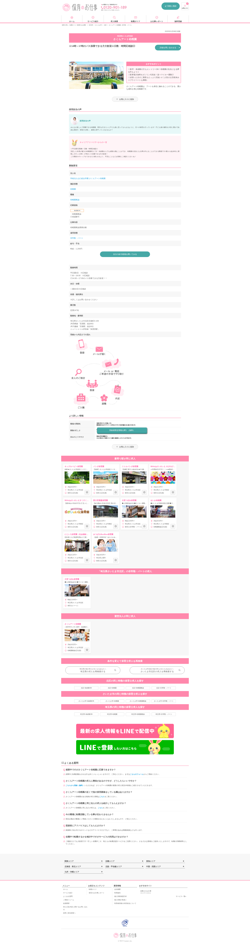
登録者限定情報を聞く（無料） (122, 430)
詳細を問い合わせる (168, 48)
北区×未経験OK (86, 688)
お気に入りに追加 (126, 99)
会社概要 (117, 889)
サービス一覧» (181, 896)
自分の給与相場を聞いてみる (125, 254)
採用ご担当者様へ (69, 913)
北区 (105, 25)
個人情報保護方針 (120, 896)
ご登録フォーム (68, 900)
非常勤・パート (76, 238)
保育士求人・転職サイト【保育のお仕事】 (74, 25)
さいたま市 (98, 25)
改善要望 (66, 903)
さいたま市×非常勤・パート (164, 701)
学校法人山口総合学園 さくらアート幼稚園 (87, 178)
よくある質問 (68, 896)
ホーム (65, 889)
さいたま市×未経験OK (86, 701)
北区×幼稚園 (112, 688)
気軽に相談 (171, 6)
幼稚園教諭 (74, 200)
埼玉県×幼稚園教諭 (138, 714)
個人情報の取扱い (120, 900)
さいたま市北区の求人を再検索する (157, 671)
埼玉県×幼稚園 (112, 714)
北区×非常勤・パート (163, 688)
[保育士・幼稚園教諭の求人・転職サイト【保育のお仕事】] (80, 7)
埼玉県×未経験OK (86, 714)
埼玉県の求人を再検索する (92, 671)
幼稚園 (73, 189)
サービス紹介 (68, 893)
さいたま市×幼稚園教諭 (138, 701)
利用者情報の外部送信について (125, 903)
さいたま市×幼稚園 (112, 701)
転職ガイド (93, 889)
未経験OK (77, 210)
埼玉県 (91, 25)
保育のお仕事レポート (96, 893)
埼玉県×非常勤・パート (163, 714)
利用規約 (117, 893)
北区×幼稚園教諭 (138, 688)
